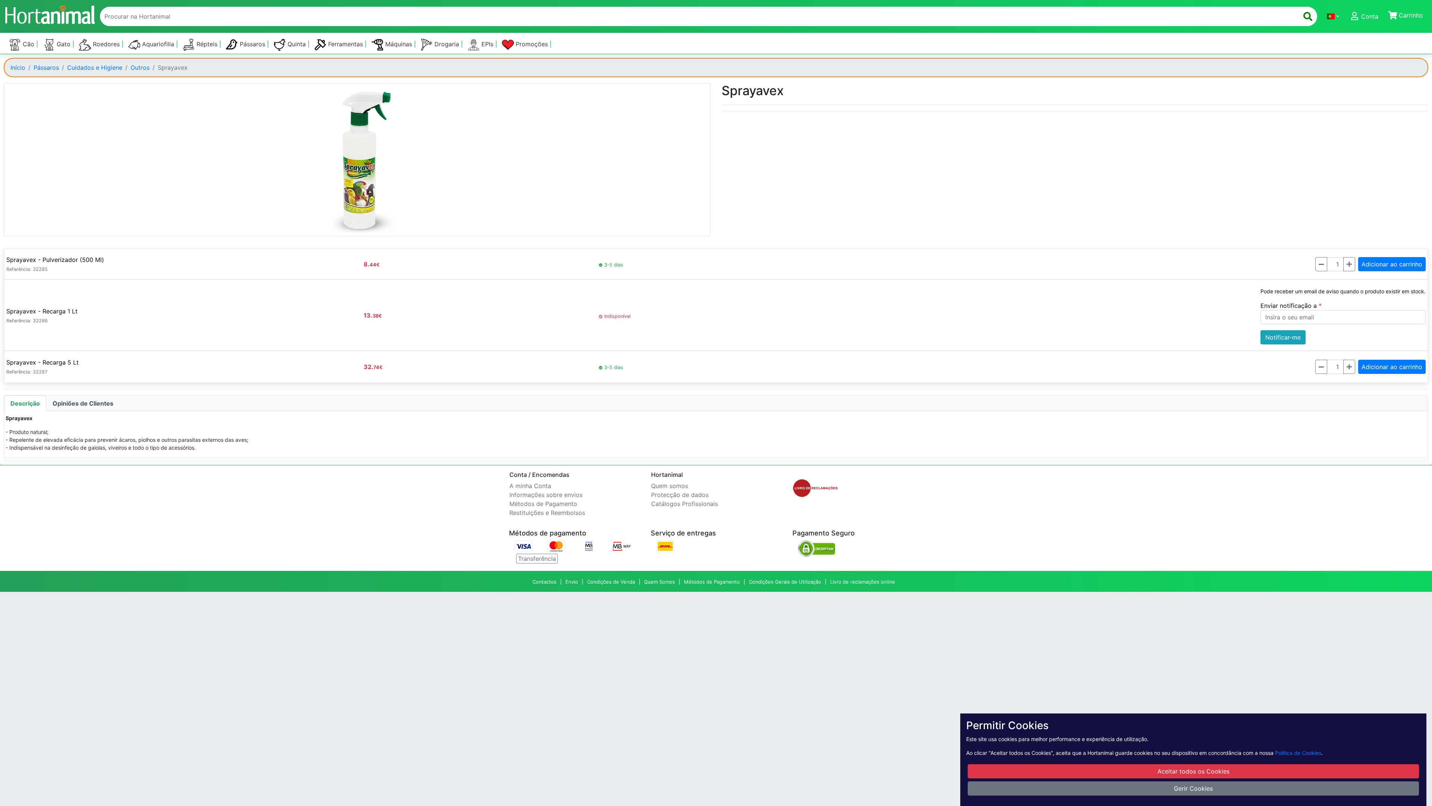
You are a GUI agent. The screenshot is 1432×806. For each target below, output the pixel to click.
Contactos (544, 582)
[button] (1333, 16)
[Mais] (1349, 264)
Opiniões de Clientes (83, 403)
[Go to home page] (49, 13)
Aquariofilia (158, 44)
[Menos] (1321, 264)
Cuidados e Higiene (94, 67)
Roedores (106, 44)
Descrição (25, 403)
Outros (140, 67)
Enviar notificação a (1289, 305)
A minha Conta (530, 486)
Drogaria (447, 44)
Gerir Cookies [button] (1193, 788)
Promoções (532, 44)
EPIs (487, 44)
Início (17, 67)
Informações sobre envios (545, 495)
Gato (63, 44)
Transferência (537, 558)
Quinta (297, 44)
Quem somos (669, 486)
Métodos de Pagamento (543, 503)
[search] (1307, 16)
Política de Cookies (1298, 753)
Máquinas (398, 44)
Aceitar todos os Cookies (1194, 771)
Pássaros (252, 44)
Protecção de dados (680, 495)
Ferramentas (345, 44)
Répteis (207, 44)
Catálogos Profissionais (684, 503)
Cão (28, 44)
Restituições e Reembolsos (547, 512)
